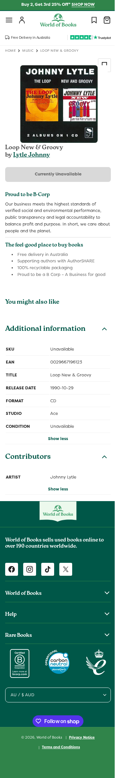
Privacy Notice (79, 737)
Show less (56, 438)
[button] (9, 20)
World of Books (47, 737)
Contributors (28, 457)
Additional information (45, 329)
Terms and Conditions (59, 747)
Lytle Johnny (31, 155)
